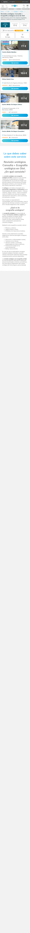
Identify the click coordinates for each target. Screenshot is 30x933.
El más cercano (25, 25)
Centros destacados (5, 24)
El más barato (15, 25)
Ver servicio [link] (15, 63)
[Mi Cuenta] (3, 6)
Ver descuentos (13, 30)
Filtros (22, 37)
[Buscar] (24, 6)
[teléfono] (6, 6)
